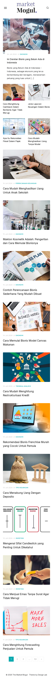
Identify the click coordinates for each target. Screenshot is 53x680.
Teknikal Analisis (23, 386)
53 (35, 659)
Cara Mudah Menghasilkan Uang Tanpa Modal (37, 141)
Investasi (20, 538)
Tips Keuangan (22, 488)
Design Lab (42, 675)
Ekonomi (23, 54)
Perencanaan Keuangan (26, 183)
